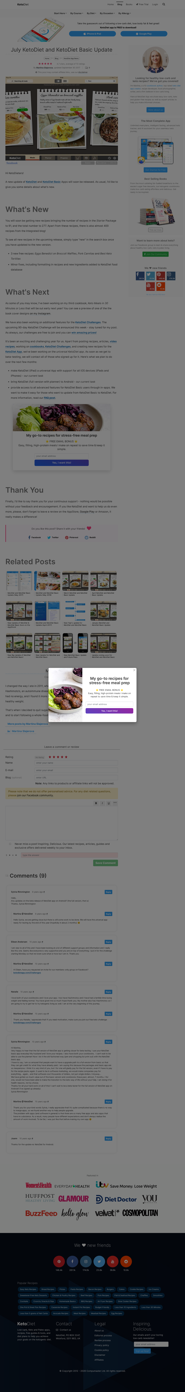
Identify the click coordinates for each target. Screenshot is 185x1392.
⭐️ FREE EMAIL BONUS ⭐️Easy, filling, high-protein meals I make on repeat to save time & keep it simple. (109, 693)
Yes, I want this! (109, 710)
